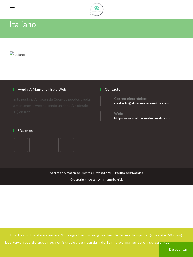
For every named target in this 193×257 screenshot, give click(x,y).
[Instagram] (52, 145)
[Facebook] (36, 145)
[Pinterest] (67, 145)
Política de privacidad (129, 173)
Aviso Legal (103, 173)
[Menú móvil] (12, 9)
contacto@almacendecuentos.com (141, 103)
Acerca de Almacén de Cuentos (71, 173)
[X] (21, 145)
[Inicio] (11, 32)
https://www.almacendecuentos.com (143, 118)
